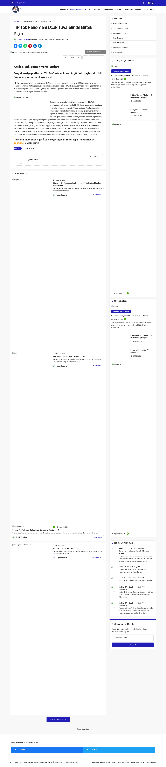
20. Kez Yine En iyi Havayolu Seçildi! (67, 548)
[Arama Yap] (143, 3)
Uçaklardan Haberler (112, 9)
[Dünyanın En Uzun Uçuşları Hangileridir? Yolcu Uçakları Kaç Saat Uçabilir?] (31, 263)
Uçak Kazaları (95, 9)
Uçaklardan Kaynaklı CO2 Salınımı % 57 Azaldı (129, 76)
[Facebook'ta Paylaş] (16, 46)
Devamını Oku (97, 195)
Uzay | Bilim (149, 9)
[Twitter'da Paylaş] (20, 46)
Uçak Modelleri (118, 43)
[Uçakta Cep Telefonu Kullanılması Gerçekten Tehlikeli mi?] (31, 526)
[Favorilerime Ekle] (65, 57)
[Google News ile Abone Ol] (96, 57)
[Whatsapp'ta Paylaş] (25, 46)
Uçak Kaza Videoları (133, 9)
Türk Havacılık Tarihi (120, 28)
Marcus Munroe (31, 148)
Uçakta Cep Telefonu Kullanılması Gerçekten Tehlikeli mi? (35, 530)
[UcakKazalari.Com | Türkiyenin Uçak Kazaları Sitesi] (16, 9)
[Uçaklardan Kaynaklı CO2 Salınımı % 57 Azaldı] (132, 66)
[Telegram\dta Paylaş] (40, 46)
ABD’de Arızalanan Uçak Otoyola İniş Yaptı (70, 357)
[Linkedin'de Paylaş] (35, 46)
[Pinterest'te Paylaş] (30, 46)
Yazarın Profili (95, 156)
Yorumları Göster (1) (57, 719)
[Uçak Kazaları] (22, 159)
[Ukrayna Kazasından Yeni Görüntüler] (120, 275)
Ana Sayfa (64, 9)
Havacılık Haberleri (78, 9)
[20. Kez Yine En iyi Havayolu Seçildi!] (31, 628)
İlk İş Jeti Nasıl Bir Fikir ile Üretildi (27, 3)
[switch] (151, 3)
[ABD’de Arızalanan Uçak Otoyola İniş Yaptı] (31, 436)
